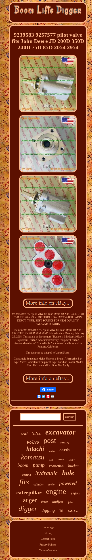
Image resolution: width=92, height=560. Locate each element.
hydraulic (46, 473)
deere (44, 501)
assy (72, 459)
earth (64, 449)
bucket (73, 465)
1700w (75, 493)
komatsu (32, 457)
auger (30, 500)
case (61, 459)
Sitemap (48, 533)
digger (28, 509)
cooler (51, 484)
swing (64, 442)
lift (61, 511)
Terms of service (48, 550)
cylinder (38, 484)
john (70, 502)
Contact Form (48, 538)
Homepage (48, 527)
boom (22, 465)
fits (24, 481)
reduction (56, 466)
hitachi (35, 448)
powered (68, 483)
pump (39, 465)
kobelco (73, 511)
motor (52, 451)
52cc (36, 433)
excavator (60, 432)
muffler (58, 501)
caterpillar (29, 492)
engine (56, 491)
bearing (26, 474)
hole (68, 472)
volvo (33, 442)
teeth (51, 460)
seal (24, 433)
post (50, 440)
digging (48, 510)
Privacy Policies (48, 544)
